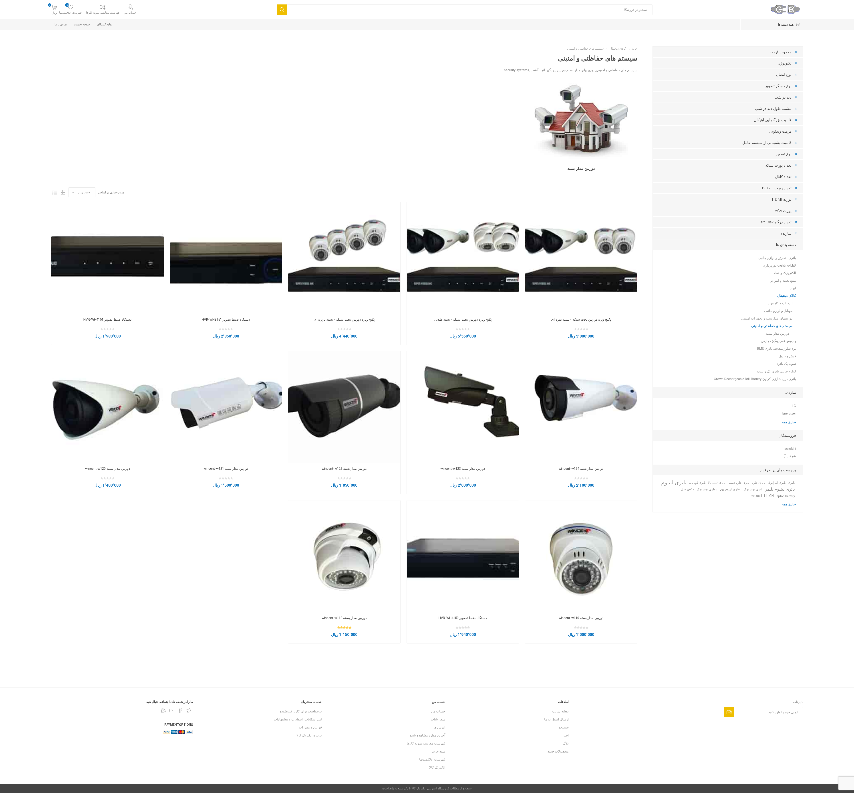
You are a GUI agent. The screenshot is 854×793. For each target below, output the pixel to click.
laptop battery (785, 496)
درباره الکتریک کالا (309, 735)
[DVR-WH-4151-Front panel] (107, 258)
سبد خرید (438, 751)
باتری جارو (758, 482)
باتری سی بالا (716, 482)
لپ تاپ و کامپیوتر (780, 303)
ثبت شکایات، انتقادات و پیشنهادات (298, 719)
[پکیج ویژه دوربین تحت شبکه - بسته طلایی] (463, 258)
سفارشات (438, 719)
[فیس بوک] (180, 710)
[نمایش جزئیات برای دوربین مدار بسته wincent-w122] (344, 407)
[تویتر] (188, 710)
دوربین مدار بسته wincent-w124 (581, 469)
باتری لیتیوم (674, 482)
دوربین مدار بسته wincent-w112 (344, 618)
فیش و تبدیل (787, 356)
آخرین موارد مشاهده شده (427, 735)
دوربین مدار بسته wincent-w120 (107, 469)
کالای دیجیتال (786, 296)
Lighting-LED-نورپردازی (779, 265)
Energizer (789, 413)
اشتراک (729, 712)
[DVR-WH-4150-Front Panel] (463, 556)
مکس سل (688, 489)
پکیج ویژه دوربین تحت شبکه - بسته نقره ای (581, 320)
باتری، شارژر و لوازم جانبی (777, 258)
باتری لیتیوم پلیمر (780, 489)
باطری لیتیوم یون (730, 489)
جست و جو (282, 9)
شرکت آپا (789, 456)
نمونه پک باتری (786, 364)
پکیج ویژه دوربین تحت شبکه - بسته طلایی (463, 320)
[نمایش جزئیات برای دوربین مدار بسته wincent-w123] (463, 407)
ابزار (793, 288)
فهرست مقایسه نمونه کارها (102, 12)
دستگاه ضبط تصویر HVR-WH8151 (226, 320)
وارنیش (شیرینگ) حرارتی (778, 341)
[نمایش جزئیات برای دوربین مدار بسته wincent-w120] (107, 407)
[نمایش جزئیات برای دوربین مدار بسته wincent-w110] (581, 556)
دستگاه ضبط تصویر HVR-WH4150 (463, 618)
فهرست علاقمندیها (432, 759)
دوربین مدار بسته (581, 168)
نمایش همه (789, 422)
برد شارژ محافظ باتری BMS (776, 349)
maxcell (756, 496)
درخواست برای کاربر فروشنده (301, 711)
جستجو (564, 727)
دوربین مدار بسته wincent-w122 (344, 469)
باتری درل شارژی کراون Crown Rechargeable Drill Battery (755, 379)
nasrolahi (789, 449)
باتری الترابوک (776, 482)
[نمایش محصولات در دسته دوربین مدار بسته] (581, 120)
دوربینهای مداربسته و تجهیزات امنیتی (767, 318)
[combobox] (470, 9)
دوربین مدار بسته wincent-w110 (581, 618)
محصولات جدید (558, 751)
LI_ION (769, 496)
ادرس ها (439, 727)
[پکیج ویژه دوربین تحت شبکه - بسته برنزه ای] (344, 258)
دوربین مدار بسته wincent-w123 (462, 469)
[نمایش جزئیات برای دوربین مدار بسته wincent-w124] (581, 407)
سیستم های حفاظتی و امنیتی (772, 326)
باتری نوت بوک (753, 489)
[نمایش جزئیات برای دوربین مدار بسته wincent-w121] (226, 407)
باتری (791, 482)
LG (794, 406)
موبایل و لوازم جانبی (778, 311)
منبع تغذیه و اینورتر (783, 281)
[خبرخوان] (163, 710)
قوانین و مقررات (310, 727)
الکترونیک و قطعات (782, 273)
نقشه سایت (560, 711)
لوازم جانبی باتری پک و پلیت (776, 371)
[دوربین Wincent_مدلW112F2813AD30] (344, 556)
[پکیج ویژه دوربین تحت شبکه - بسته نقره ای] (581, 258)
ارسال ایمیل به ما (556, 719)
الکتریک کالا (437, 767)
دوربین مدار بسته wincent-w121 (225, 469)
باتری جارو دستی (738, 482)
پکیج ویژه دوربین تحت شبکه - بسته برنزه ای (344, 320)
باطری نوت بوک (707, 489)
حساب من (130, 12)
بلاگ (566, 743)
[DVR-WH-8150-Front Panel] (226, 258)
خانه (634, 48)
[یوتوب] (171, 710)
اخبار (565, 735)
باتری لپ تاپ (697, 482)
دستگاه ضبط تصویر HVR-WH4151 (107, 320)
